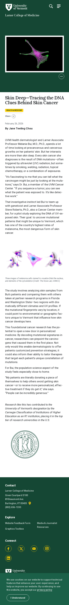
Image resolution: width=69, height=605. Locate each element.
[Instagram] (47, 548)
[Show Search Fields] (51, 6)
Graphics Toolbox (14, 529)
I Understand (18, 597)
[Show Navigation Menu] (59, 6)
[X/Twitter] (21, 548)
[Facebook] (8, 548)
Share (8, 116)
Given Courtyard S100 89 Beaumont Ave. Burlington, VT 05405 (16, 499)
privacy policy (44, 590)
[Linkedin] (8, 558)
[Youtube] (34, 548)
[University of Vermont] (16, 10)
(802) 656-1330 (13, 507)
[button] (61, 76)
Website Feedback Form (17, 523)
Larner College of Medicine (22, 15)
